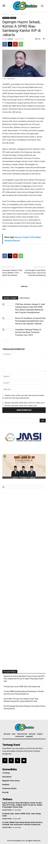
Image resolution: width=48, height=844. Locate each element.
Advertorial (14, 14)
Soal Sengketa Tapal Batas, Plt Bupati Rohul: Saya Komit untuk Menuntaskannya (35, 272)
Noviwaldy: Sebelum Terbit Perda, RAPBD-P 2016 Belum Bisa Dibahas (12, 272)
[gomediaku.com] (24, 6)
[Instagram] (11, 760)
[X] (10, 44)
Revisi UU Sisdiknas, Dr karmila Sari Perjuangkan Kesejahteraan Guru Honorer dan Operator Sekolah (30, 321)
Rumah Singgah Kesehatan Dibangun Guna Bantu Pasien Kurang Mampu (24, 707)
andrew (10, 39)
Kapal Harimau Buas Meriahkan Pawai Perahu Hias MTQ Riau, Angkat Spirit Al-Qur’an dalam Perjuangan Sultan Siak (24, 678)
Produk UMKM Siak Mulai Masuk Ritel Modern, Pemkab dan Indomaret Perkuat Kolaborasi (24, 692)
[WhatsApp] (20, 44)
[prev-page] (3, 341)
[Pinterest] (15, 44)
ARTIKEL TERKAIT (10, 298)
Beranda (5, 14)
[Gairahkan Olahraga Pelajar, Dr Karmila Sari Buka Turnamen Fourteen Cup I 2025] (8, 332)
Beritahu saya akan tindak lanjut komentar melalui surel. (25, 403)
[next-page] (7, 341)
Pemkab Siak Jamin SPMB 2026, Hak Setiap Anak (22, 687)
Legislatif (23, 14)
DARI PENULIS (25, 298)
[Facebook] (4, 44)
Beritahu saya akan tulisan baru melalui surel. (21, 405)
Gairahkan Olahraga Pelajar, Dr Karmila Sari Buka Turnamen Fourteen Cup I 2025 (28, 332)
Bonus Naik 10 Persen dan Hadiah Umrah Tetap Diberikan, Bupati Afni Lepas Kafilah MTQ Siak (21, 700)
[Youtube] (23, 760)
